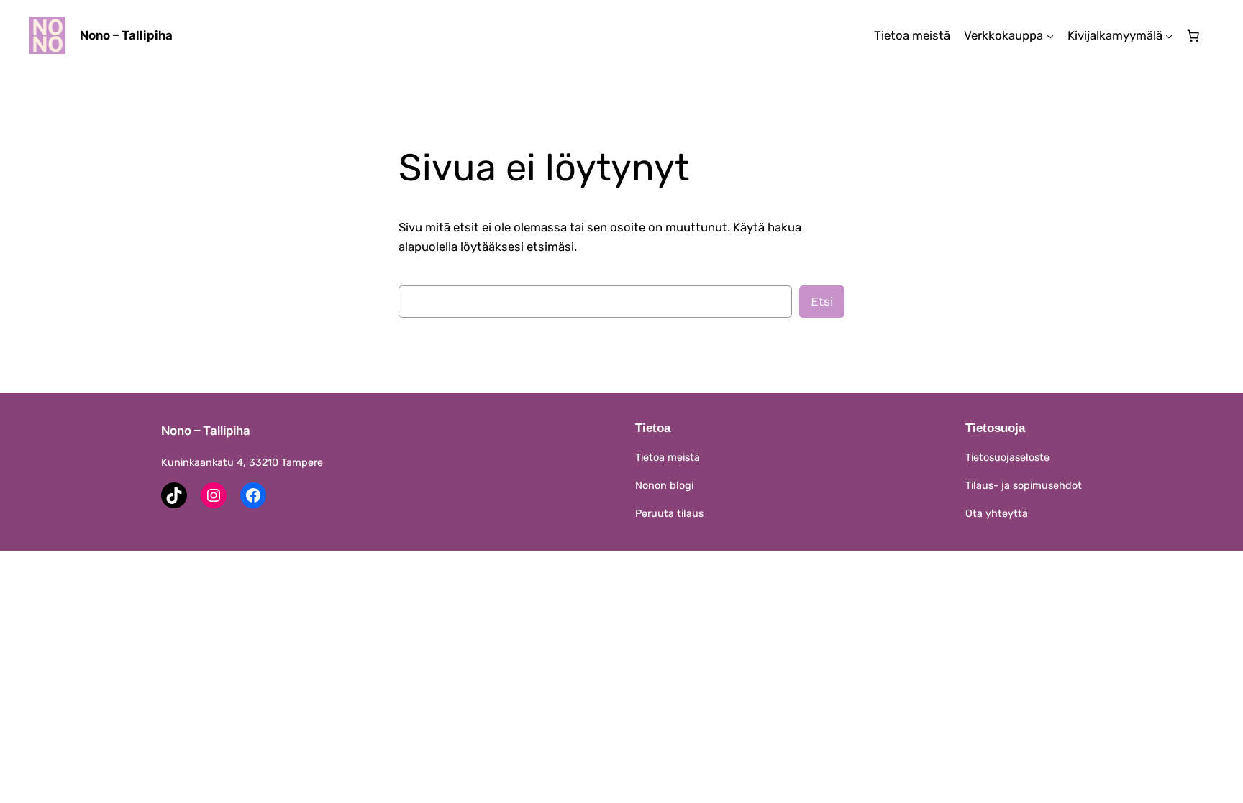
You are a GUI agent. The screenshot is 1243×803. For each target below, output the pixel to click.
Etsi (822, 301)
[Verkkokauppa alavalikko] (1050, 35)
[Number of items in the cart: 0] (1193, 36)
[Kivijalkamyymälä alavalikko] (1169, 35)
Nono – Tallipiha (126, 35)
